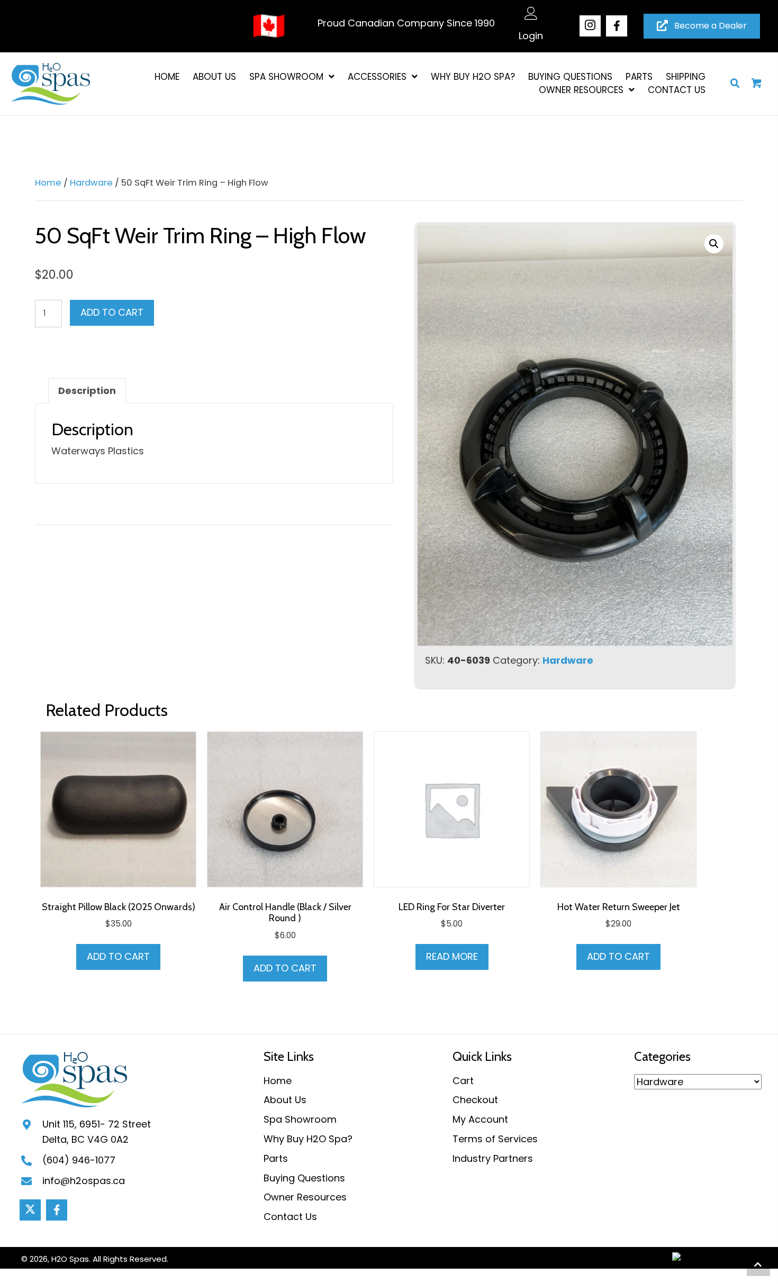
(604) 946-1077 (78, 1160)
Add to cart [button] (118, 956)
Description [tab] (87, 390)
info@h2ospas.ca (83, 1180)
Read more (452, 956)
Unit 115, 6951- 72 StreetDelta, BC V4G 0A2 (96, 1131)
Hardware (91, 183)
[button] (590, 25)
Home (48, 183)
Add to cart (111, 312)
